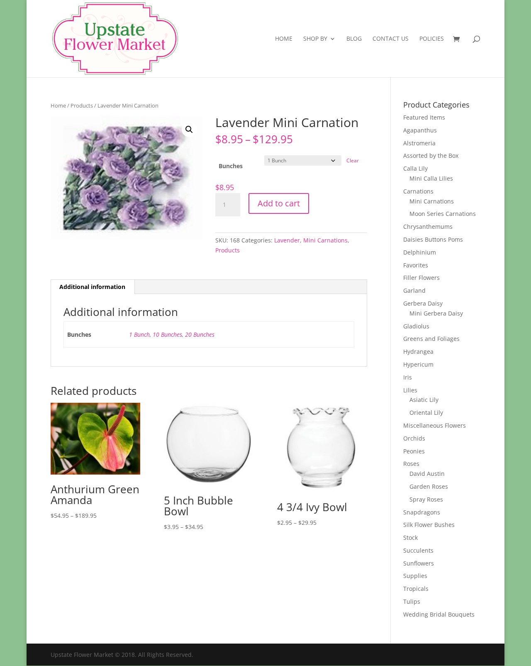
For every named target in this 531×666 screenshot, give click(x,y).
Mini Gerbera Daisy (436, 313)
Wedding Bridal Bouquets (439, 614)
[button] (189, 129)
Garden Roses (428, 486)
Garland (414, 290)
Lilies (410, 390)
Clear (352, 160)
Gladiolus (416, 326)
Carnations (418, 191)
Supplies (415, 576)
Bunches (231, 166)
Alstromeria (419, 143)
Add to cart (279, 203)
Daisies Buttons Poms (433, 239)
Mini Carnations (325, 240)
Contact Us (391, 39)
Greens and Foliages (431, 339)
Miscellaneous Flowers (434, 425)
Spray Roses (426, 499)
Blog (354, 39)
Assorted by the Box (430, 155)
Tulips (411, 601)
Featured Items (424, 117)
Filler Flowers (421, 278)
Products (82, 105)
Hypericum (418, 364)
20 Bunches (199, 334)
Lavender (287, 240)
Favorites (415, 265)
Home (283, 39)
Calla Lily (415, 168)
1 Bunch (139, 334)
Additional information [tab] (92, 287)
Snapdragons (421, 512)
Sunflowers (418, 563)
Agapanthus (420, 130)
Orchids (414, 438)
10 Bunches (167, 334)
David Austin (427, 473)
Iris (407, 377)
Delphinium (419, 252)
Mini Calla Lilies (431, 178)
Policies (431, 39)
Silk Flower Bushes (429, 525)
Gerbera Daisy (423, 303)
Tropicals (416, 589)
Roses (411, 464)
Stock (410, 537)
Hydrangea (418, 351)
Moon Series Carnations (442, 214)
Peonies (414, 451)
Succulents (418, 550)
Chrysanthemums (428, 226)
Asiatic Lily (423, 400)
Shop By (315, 39)
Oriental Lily (426, 412)
